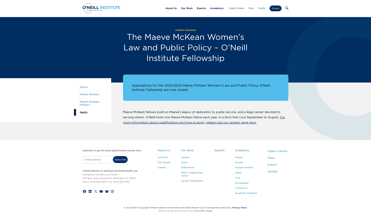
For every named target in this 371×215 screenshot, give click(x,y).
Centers (185, 157)
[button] (286, 8)
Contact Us (241, 188)
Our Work (187, 8)
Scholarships (242, 183)
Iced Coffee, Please (203, 211)
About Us (171, 8)
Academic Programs (185, 30)
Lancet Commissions (192, 181)
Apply (94, 112)
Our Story (163, 157)
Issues (184, 162)
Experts (201, 8)
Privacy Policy (239, 208)
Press (251, 8)
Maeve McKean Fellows (94, 103)
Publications (187, 167)
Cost (237, 177)
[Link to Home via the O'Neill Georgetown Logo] (101, 12)
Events (261, 8)
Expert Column (236, 8)
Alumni (238, 157)
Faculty (239, 162)
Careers (162, 167)
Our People (164, 162)
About (94, 87)
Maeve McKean (94, 94)
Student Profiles (244, 167)
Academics (216, 8)
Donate (275, 8)
